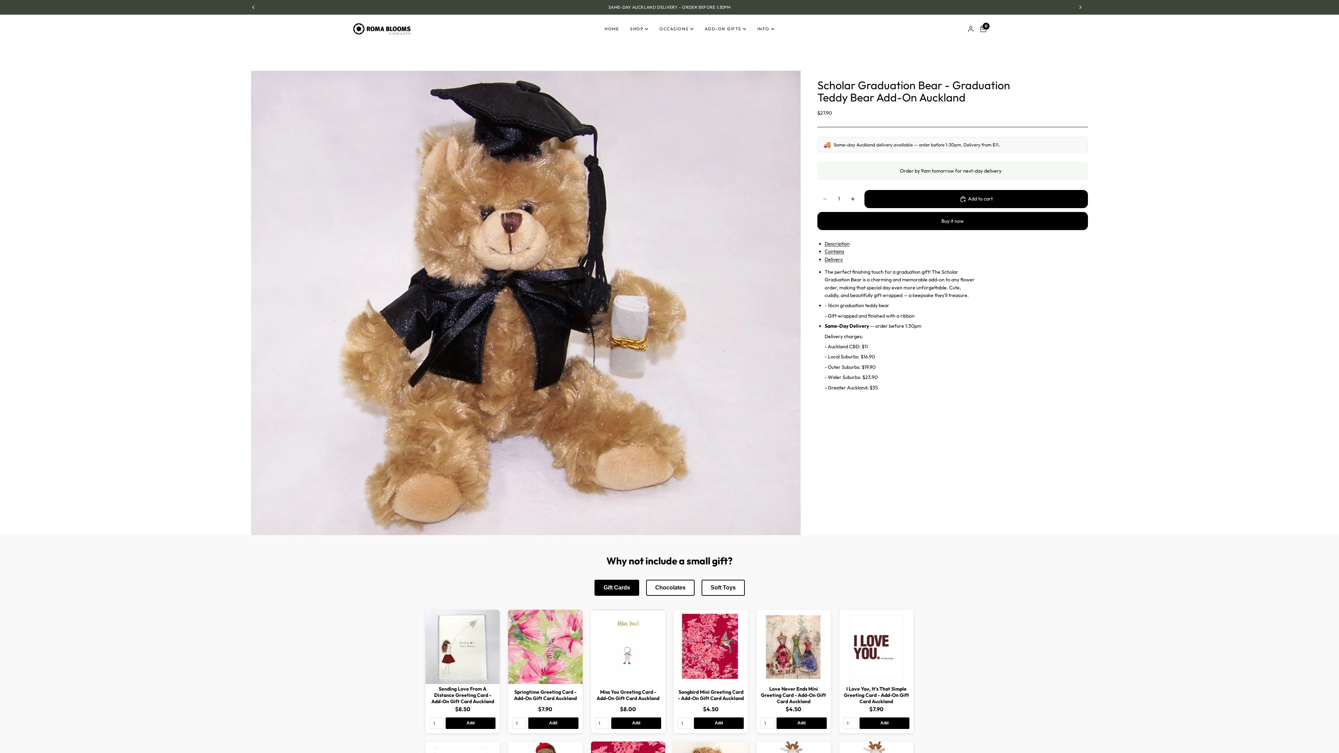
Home (612, 28)
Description (837, 244)
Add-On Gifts (723, 28)
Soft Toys (723, 588)
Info (763, 28)
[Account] (970, 28)
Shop (636, 28)
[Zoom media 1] (526, 303)
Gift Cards (617, 588)
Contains (834, 251)
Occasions (674, 28)
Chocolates (670, 588)
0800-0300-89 (676, 7)
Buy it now (952, 221)
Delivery (834, 259)
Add (471, 723)
